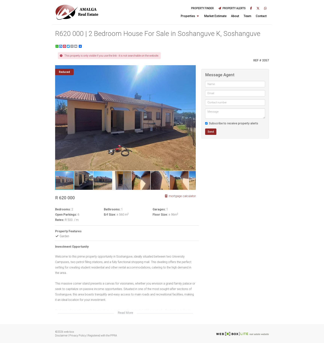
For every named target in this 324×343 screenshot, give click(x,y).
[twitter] (258, 8)
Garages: (159, 209)
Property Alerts (233, 8)
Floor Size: (160, 214)
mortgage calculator (182, 196)
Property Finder (202, 8)
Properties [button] (188, 16)
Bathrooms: (112, 209)
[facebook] (251, 8)
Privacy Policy (77, 335)
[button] (192, 69)
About (235, 16)
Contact (261, 16)
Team (247, 16)
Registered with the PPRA (102, 335)
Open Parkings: (66, 214)
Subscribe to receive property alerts (233, 123)
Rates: (59, 220)
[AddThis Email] (76, 46)
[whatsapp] (265, 8)
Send (211, 131)
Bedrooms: (63, 209)
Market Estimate (215, 16)
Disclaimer (61, 335)
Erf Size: (110, 214)
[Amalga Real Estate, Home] (77, 12)
